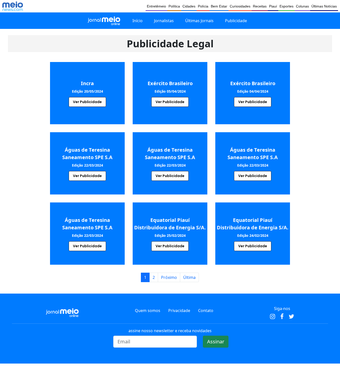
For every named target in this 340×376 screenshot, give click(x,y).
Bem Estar (219, 6)
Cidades (188, 6)
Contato (205, 310)
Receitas (260, 6)
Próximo (169, 277)
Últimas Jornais (199, 20)
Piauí (273, 6)
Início (137, 20)
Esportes (286, 6)
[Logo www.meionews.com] (12, 6)
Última (189, 277)
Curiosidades (240, 6)
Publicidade (236, 20)
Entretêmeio (156, 6)
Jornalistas (164, 20)
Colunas (302, 6)
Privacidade (179, 310)
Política (174, 6)
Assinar (215, 341)
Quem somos (147, 310)
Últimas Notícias (324, 6)
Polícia (203, 6)
